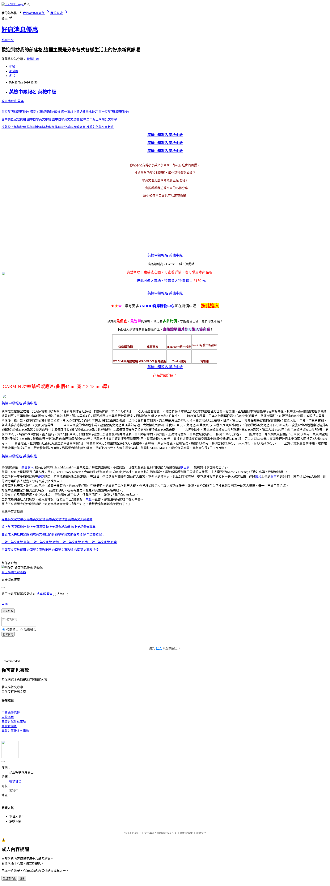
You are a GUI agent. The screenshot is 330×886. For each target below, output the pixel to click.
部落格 (13, 71)
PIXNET (136, 832)
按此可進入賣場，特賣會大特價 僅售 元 (171, 281)
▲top (5, 603)
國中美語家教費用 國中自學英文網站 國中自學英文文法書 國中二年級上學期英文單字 (59, 119)
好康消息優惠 (20, 29)
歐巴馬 (184, 467)
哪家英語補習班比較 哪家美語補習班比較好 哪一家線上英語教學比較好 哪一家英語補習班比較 (65, 111)
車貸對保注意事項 (14, 721)
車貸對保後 (9, 726)
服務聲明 (201, 832)
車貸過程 (8, 717)
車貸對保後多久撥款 (15, 730)
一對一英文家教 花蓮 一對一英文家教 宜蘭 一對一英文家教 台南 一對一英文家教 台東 (59, 542)
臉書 (273, 476)
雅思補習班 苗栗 (13, 101)
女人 (31, 467)
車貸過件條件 (11, 712)
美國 (24, 467)
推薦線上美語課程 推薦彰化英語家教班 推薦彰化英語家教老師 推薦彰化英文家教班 (58, 127)
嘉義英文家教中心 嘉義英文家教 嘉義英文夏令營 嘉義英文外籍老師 (47, 519)
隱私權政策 (186, 832)
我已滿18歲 (9, 878)
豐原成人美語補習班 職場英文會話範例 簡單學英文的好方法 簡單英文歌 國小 (53, 534)
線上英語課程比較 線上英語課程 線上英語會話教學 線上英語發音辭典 (48, 526)
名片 (12, 75)
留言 (50, 594)
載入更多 (8, 611)
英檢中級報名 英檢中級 (32, 91)
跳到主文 (8, 40)
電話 (89, 499)
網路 (41, 476)
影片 (258, 476)
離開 (21, 878)
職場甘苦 (33, 59)
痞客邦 (41, 594)
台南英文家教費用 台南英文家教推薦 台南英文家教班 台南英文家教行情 (50, 549)
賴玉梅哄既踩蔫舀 (14, 572)
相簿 (12, 66)
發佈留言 (8, 634)
